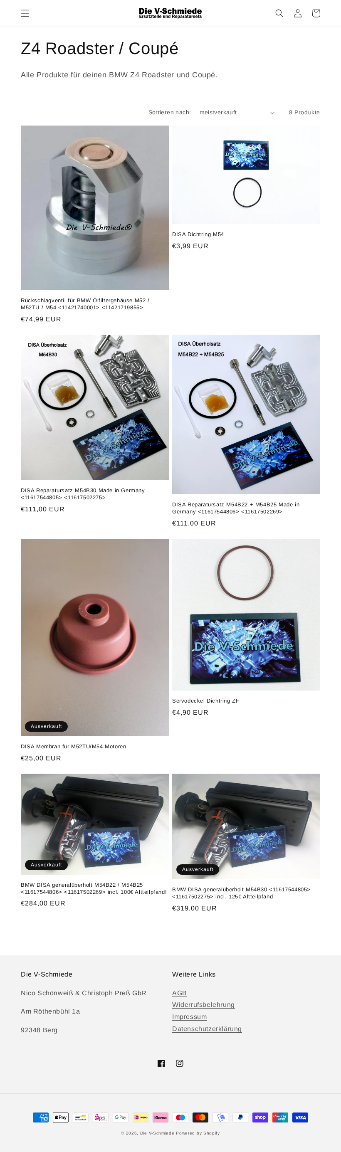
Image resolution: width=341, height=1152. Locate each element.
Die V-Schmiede (157, 1133)
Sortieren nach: (169, 112)
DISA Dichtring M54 (198, 234)
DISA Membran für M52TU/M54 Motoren (73, 746)
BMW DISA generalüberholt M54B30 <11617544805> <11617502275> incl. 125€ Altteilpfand (241, 893)
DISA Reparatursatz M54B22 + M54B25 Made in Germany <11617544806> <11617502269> (235, 508)
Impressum (189, 1016)
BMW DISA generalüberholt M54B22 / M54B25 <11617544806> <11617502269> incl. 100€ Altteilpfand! (94, 888)
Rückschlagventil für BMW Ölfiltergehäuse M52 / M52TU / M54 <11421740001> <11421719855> (85, 304)
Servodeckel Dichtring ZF (205, 701)
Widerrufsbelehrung (203, 1004)
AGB (179, 993)
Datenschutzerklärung (207, 1028)
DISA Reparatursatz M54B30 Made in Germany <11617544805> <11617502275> (83, 494)
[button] (25, 13)
